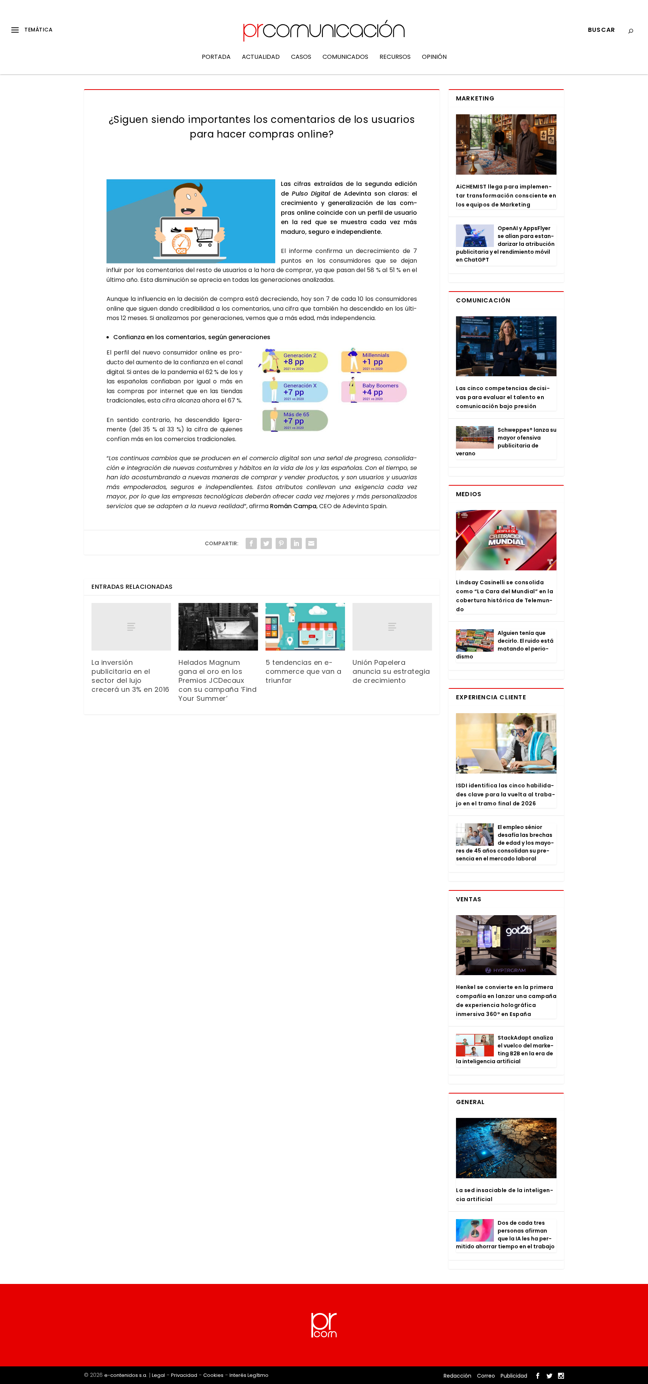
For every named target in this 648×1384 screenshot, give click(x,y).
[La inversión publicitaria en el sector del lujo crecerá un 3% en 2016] (131, 627)
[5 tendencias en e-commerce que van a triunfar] (305, 627)
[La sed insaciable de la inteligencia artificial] (506, 1148)
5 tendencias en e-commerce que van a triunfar (303, 671)
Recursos (395, 57)
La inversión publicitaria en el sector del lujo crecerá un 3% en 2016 (131, 676)
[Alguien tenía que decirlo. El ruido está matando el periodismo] (475, 640)
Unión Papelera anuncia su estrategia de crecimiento (391, 671)
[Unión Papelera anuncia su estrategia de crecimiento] (392, 627)
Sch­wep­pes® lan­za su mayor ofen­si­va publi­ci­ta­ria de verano (506, 441)
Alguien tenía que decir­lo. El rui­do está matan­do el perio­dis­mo (505, 644)
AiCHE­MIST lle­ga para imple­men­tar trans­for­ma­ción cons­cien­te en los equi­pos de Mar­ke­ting (506, 195)
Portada (216, 57)
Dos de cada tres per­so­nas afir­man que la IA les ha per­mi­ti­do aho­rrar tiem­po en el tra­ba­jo (505, 1234)
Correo (486, 1376)
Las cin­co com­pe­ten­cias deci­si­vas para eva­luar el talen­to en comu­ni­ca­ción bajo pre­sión (503, 397)
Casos (301, 57)
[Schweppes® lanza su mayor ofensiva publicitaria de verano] (475, 437)
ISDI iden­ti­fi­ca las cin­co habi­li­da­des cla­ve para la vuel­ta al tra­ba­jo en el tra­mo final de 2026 (505, 794)
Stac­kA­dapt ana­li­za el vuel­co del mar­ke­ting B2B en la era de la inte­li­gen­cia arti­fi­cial (505, 1049)
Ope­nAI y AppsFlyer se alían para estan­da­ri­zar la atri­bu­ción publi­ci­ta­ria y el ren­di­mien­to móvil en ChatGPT (505, 243)
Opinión (434, 57)
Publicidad (514, 1376)
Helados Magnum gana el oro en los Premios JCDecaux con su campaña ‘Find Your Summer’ (217, 680)
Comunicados (345, 57)
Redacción (457, 1376)
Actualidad (261, 57)
